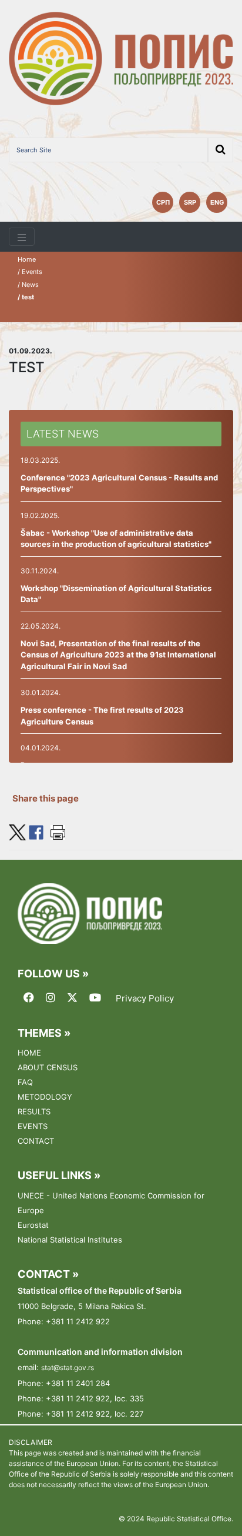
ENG (217, 202)
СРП (163, 202)
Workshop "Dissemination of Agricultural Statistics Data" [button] (116, 594)
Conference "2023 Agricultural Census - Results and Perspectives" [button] (119, 483)
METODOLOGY (45, 1096)
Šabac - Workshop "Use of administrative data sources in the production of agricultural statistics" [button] (116, 538)
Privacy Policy (145, 998)
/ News (28, 285)
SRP (190, 202)
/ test (26, 297)
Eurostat (33, 1225)
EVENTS (33, 1126)
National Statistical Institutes (70, 1239)
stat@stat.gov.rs (67, 1367)
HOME (29, 1052)
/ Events (30, 272)
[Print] (58, 831)
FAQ (25, 1082)
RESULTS (34, 1111)
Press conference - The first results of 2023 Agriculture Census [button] (102, 715)
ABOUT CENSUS (48, 1067)
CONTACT (36, 1141)
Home (27, 259)
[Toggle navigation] (22, 237)
